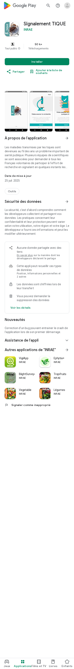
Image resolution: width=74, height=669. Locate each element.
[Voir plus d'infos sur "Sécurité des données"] (67, 201)
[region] (37, 46)
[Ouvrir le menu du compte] (67, 5)
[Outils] (12, 191)
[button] (19, 48)
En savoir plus (25, 255)
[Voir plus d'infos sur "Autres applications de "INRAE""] (67, 350)
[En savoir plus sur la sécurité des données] (20, 307)
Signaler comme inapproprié (28, 405)
